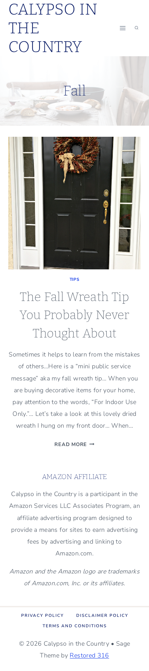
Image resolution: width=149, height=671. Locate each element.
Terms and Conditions (75, 626)
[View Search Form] (136, 28)
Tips (74, 279)
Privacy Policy (42, 615)
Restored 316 (89, 655)
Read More (74, 444)
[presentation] (74, 203)
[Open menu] (122, 28)
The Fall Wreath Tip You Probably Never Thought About (74, 315)
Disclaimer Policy (102, 615)
